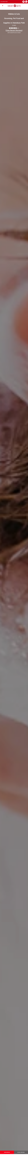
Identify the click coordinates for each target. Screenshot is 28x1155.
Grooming (7, 1152)
